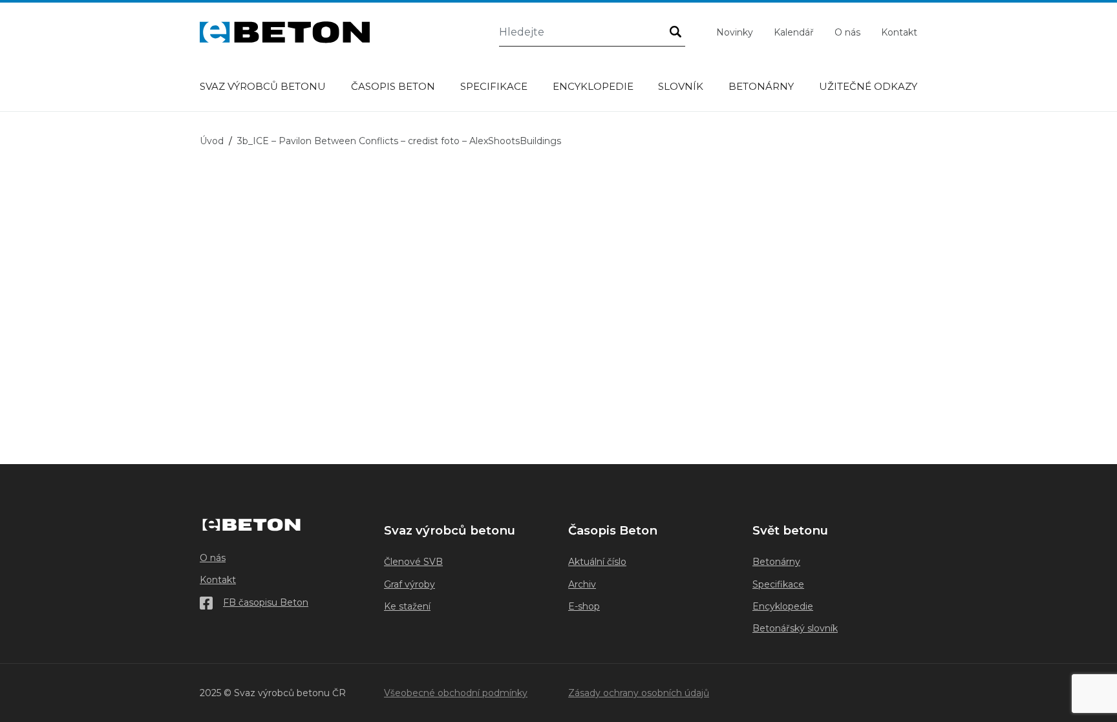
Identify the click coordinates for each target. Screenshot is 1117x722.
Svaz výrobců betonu (263, 86)
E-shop (584, 606)
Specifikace (493, 86)
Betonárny (761, 86)
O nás (847, 32)
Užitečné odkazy (868, 86)
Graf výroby (409, 584)
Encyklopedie (593, 86)
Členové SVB (413, 562)
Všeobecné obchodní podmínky (455, 693)
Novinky (734, 32)
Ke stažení (407, 606)
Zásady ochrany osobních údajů (638, 693)
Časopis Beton (393, 86)
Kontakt (899, 32)
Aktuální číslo (597, 562)
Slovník (680, 86)
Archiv (582, 584)
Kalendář (794, 32)
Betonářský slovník (795, 628)
